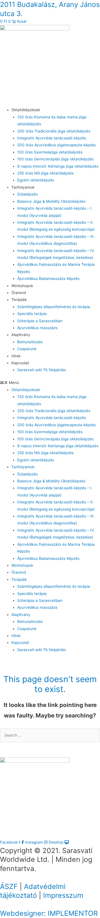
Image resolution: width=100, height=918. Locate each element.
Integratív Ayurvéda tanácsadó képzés (51, 138)
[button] (50, 382)
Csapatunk (26, 349)
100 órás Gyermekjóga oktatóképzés (49, 152)
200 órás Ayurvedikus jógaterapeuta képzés (56, 145)
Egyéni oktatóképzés (35, 180)
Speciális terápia (32, 313)
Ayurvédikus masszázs (37, 328)
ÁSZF (9, 886)
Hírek (16, 356)
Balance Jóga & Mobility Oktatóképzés (51, 201)
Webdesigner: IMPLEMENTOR (49, 913)
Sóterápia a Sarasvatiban (39, 321)
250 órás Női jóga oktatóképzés (45, 173)
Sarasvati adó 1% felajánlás (41, 370)
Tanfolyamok (22, 187)
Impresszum (63, 895)
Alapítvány (20, 334)
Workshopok (22, 286)
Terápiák (19, 299)
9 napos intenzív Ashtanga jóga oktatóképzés (57, 166)
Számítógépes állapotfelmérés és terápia (53, 307)
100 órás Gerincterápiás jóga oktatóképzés (55, 159)
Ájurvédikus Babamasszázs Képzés (48, 278)
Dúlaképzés (27, 194)
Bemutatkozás (30, 342)
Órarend (18, 292)
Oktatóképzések (25, 110)
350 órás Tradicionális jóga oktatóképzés (53, 131)
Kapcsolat (20, 363)
